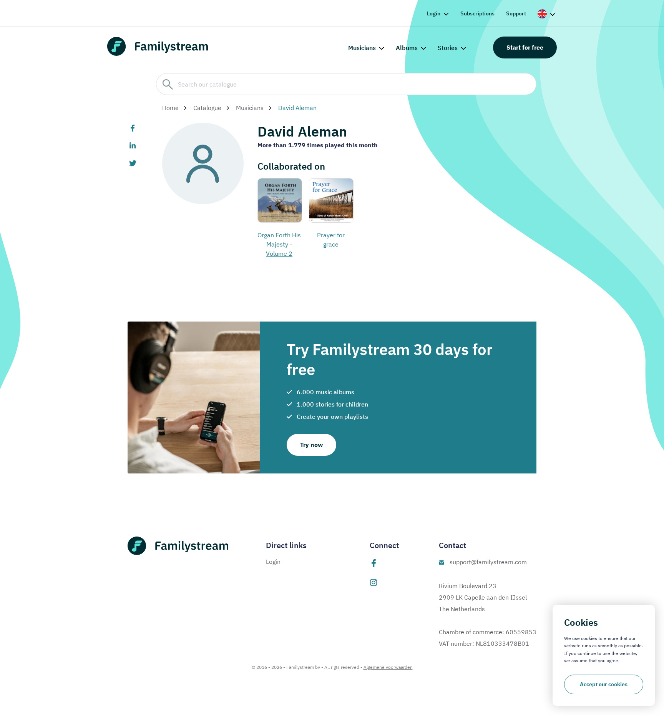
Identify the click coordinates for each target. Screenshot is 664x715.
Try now (311, 444)
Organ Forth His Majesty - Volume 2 (279, 244)
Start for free (524, 47)
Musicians (362, 48)
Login (433, 13)
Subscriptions (477, 13)
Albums (407, 48)
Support (516, 13)
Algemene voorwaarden (388, 667)
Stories (448, 48)
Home (170, 108)
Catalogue (207, 108)
